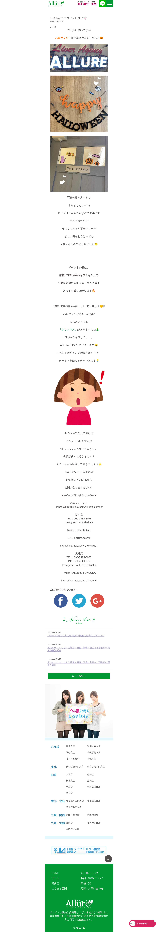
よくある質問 (59, 888)
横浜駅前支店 (93, 786)
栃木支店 (70, 780)
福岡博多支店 (93, 822)
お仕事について (90, 873)
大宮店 (69, 774)
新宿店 (69, 793)
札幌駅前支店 (93, 752)
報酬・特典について (92, 878)
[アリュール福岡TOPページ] (56, 1)
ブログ (55, 878)
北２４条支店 (72, 758)
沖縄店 (69, 822)
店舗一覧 (86, 883)
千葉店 (69, 786)
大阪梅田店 (92, 815)
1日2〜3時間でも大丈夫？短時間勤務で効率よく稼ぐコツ (75, 635)
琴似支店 (70, 752)
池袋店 (90, 780)
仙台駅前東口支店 (75, 766)
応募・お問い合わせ (92, 888)
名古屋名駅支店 (73, 807)
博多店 (55, 883)
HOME (55, 873)
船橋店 (90, 774)
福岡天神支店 (72, 829)
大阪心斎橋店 (72, 815)
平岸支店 (70, 746)
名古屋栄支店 (93, 800)
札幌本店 (91, 758)
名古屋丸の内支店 (75, 800)
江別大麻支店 (93, 746)
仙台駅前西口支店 (96, 766)
